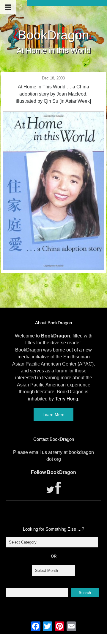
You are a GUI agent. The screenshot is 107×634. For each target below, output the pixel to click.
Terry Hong (66, 398)
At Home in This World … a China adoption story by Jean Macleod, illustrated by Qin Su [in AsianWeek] (53, 94)
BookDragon (53, 35)
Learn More (53, 414)
